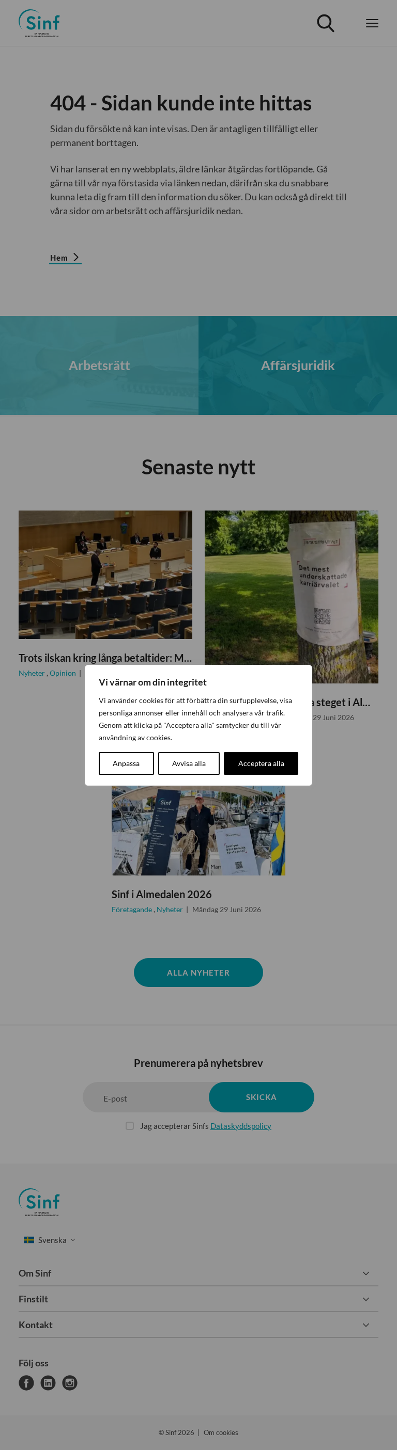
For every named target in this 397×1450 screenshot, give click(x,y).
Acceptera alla (261, 763)
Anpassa (126, 763)
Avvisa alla (189, 763)
